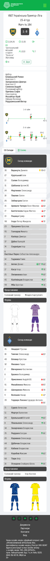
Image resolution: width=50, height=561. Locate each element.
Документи (25, 525)
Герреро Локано (19, 400)
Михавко (15, 364)
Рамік (23, 259)
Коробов (15, 453)
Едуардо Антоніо (35, 400)
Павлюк (15, 195)
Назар (23, 395)
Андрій (26, 379)
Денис (21, 264)
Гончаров (16, 231)
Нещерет (15, 349)
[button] (31, 116)
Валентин (23, 412)
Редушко (15, 433)
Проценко (16, 226)
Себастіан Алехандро (30, 254)
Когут (14, 269)
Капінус (15, 236)
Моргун (15, 412)
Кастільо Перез (12, 254)
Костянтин (28, 369)
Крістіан (20, 285)
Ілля (24, 175)
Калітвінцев (17, 279)
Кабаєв (15, 448)
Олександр (27, 190)
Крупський (16, 175)
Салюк (14, 180)
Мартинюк (16, 190)
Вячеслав (22, 407)
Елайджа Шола (28, 463)
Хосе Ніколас (33, 206)
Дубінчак (15, 443)
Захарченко (17, 428)
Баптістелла (17, 211)
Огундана (16, 463)
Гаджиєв (15, 259)
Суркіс (14, 407)
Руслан (23, 349)
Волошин (15, 395)
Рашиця (15, 216)
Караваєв (16, 438)
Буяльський (17, 418)
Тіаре (14, 458)
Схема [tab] (23, 150)
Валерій (21, 241)
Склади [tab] (9, 150)
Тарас (23, 364)
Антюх (14, 264)
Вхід (25, 535)
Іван (25, 274)
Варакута (16, 170)
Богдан (23, 433)
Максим (23, 453)
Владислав (28, 279)
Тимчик (15, 354)
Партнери (25, 528)
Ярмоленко (17, 379)
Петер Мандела (24, 221)
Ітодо (14, 221)
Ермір (22, 216)
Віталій (26, 418)
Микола (27, 384)
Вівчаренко (17, 369)
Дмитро (23, 236)
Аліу (19, 458)
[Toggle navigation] (44, 5)
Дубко (14, 241)
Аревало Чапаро (19, 206)
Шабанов (16, 185)
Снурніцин (16, 246)
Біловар (15, 359)
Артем (24, 185)
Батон (25, 200)
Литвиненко (17, 274)
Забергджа (17, 200)
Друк (28, 62)
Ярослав (25, 226)
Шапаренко (17, 390)
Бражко (15, 374)
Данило (24, 170)
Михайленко (17, 384)
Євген (22, 195)
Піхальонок (17, 423)
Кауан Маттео (29, 211)
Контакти (25, 532)
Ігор (24, 246)
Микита (24, 231)
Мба (13, 285)
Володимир (23, 180)
